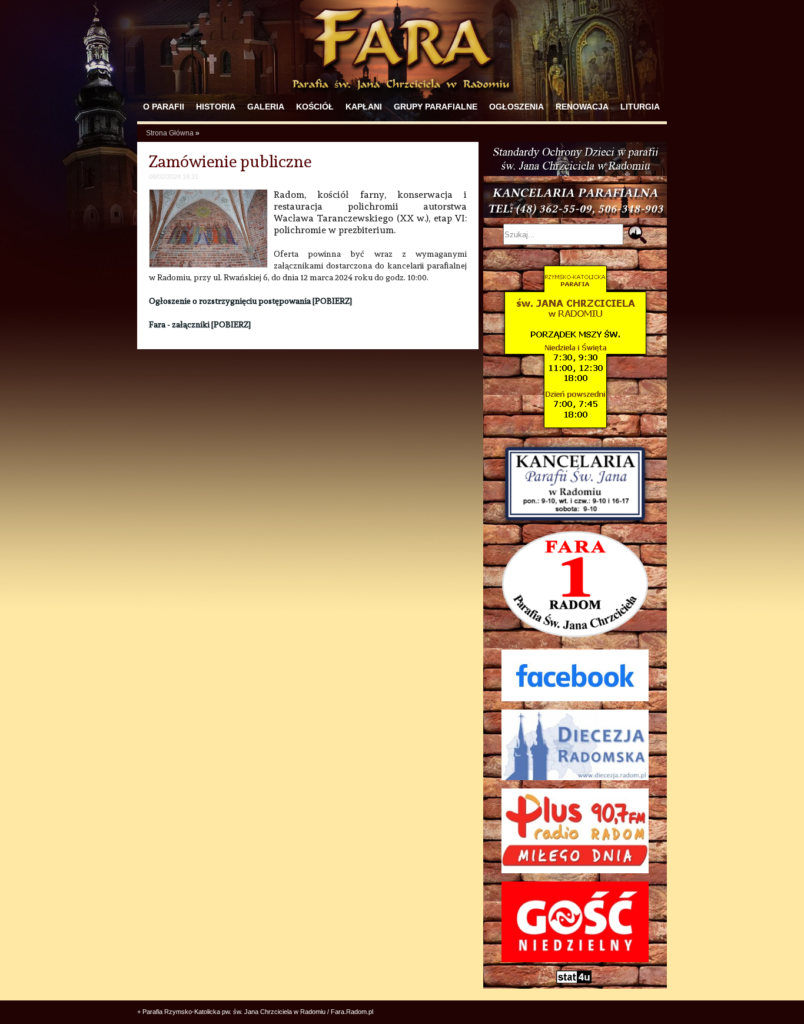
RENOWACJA (582, 106)
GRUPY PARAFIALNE (435, 106)
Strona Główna (170, 133)
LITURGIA (640, 106)
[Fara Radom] (402, 95)
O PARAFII (163, 106)
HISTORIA (215, 106)
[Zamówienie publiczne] (208, 265)
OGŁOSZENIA (516, 106)
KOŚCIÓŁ (315, 106)
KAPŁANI (363, 106)
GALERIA (265, 106)
